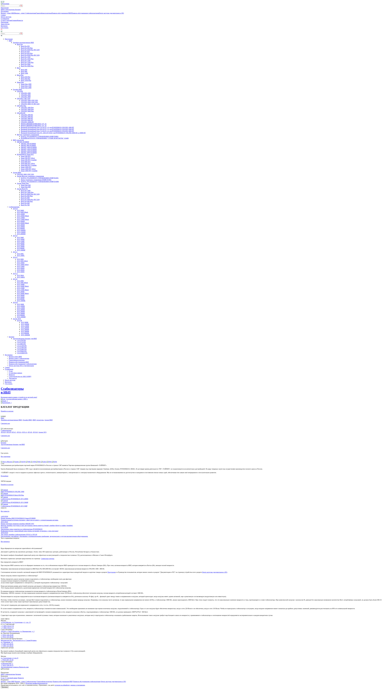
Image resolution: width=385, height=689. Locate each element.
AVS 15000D (21, 232)
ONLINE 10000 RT (27, 122)
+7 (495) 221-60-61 (7, 644)
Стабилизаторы (9, 9)
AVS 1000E (21, 284)
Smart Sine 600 (26, 185)
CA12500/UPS (22, 351)
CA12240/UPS (22, 349)
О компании (5, 18)
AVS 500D (20, 210)
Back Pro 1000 (25, 190)
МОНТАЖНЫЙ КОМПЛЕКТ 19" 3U (34, 125)
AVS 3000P (20, 245)
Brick (18, 68)
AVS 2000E (21, 292)
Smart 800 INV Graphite (29, 165)
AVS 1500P (20, 241)
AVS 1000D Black (23, 216)
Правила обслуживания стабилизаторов (85, 13)
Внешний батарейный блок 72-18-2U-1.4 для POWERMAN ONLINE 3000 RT (47, 131)
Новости (20, 20)
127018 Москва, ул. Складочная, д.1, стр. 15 (16, 622)
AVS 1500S (20, 266)
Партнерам (4, 22)
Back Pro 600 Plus (27, 201)
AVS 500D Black (22, 212)
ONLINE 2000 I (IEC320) (29, 102)
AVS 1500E (21, 288)
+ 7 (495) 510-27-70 (7, 626)
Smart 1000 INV (26, 167)
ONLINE (20, 91)
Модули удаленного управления (28, 134)
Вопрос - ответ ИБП (8, 13)
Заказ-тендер (5, 24)
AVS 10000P (21, 250)
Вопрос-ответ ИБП (15, 356)
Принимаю (5, 687)
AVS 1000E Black (23, 286)
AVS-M (19, 320)
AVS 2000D (21, 221)
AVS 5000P (20, 246)
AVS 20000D (21, 234)
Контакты (4, 26)
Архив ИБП (17, 172)
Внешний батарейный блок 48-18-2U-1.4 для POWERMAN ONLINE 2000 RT (47, 129)
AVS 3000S (20, 270)
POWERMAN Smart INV (25, 154)
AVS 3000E (21, 295)
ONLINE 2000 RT (27, 116)
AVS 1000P (20, 239)
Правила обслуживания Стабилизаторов (23, 364)
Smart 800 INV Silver (28, 163)
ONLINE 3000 (26, 97)
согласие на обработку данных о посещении (70, 685)
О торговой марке (11, 20)
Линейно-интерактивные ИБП (23, 42)
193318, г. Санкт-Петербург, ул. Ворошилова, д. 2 (17, 631)
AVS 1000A (21, 277)
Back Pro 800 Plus (27, 196)
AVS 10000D (21, 230)
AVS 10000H (21, 317)
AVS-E (15, 279)
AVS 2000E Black (23, 293)
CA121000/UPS (22, 353)
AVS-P (15, 236)
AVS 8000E (21, 299)
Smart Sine (20, 82)
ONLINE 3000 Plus (27, 111)
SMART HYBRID (23, 142)
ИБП (2, 9)
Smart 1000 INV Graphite (29, 171)
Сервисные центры (47, 558)
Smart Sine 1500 (26, 86)
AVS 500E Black (22, 282)
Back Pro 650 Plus (27, 48)
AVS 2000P (20, 243)
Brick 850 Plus (25, 79)
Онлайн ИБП (17, 89)
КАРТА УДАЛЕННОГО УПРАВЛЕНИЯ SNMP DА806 (40, 181)
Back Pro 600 (25, 203)
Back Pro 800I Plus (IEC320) (30, 194)
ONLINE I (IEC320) (23, 98)
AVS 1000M (25, 324)
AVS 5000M (25, 331)
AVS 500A (20, 275)
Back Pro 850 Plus (27, 53)
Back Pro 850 (25, 51)
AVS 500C (20, 254)
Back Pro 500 (25, 205)
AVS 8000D (21, 228)
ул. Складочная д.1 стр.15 (9, 658)
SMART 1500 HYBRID (29, 151)
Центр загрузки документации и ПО (111, 13)
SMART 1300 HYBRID (29, 149)
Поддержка (5, 11)
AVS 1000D (21, 214)
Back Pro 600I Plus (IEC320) (30, 199)
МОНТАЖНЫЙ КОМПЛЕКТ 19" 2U (34, 124)
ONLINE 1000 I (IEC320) (29, 100)
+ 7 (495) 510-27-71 (7, 628)
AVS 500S (20, 259)
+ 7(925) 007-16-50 (7, 660)
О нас (3, 20)
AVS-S (15, 257)
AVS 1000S (20, 263)
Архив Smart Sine (23, 183)
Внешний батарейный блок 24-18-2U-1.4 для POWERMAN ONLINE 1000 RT (47, 127)
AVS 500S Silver (22, 261)
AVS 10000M (25, 335)
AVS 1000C (21, 255)
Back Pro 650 (25, 46)
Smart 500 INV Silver (28, 158)
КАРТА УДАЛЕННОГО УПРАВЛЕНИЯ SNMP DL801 (40, 178)
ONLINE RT (21, 113)
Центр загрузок (6, 17)
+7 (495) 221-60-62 (7, 646)
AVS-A (15, 273)
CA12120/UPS (22, 346)
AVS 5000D (21, 227)
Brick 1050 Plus (26, 80)
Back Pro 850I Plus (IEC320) (30, 55)
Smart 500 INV (26, 156)
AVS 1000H (21, 306)
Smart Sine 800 (26, 187)
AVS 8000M (25, 333)
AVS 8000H (21, 315)
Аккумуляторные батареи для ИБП (25, 338)
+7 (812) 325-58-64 (7, 637)
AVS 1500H (21, 308)
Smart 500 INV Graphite (29, 160)
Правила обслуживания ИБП (61, 13)
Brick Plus (20, 75)
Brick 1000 (24, 73)
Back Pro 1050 (25, 57)
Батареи (18, 9)
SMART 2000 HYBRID (29, 153)
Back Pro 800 (25, 198)
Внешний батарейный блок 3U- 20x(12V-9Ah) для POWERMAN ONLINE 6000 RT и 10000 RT (53, 133)
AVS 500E (20, 281)
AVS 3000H (21, 311)
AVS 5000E (21, 297)
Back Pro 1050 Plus (27, 59)
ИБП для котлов (18, 140)
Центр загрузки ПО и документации (21, 366)
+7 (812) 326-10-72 (7, 665)
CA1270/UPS (21, 340)
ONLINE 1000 (26, 93)
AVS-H (15, 302)
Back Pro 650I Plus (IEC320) (30, 50)
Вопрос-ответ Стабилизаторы (19, 358)
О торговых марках (15, 373)
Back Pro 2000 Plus (27, 66)
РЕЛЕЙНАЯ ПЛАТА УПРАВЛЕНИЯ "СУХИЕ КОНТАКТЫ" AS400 (45, 138)
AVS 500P (20, 237)
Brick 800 (24, 71)
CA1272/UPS (21, 342)
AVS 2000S (20, 268)
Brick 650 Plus (25, 77)
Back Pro (20, 44)
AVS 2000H (21, 310)
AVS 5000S (20, 272)
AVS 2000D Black (23, 223)
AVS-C (15, 252)
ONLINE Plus (21, 106)
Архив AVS (17, 319)
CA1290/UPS (21, 344)
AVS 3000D (21, 225)
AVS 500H (20, 304)
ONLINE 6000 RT (27, 120)
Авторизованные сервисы (10, 667)
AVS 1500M (25, 326)
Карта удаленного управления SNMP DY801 (36, 180)
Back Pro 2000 (25, 64)
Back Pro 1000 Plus (27, 192)
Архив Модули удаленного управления (30, 176)
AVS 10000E (21, 301)
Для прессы (13, 378)
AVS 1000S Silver (23, 264)
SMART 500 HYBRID (28, 143)
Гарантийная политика (44, 13)
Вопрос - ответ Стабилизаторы (25, 13)
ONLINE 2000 (26, 95)
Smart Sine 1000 (26, 84)
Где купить (4, 27)
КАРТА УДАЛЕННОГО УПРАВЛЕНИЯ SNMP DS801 (39, 136)
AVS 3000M (25, 329)
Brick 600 (24, 69)
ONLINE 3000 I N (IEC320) (30, 104)
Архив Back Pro (22, 189)
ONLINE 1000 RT (27, 115)
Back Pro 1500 (25, 60)
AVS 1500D (21, 218)
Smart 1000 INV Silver (28, 169)
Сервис (3, 15)
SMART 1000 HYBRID (29, 147)
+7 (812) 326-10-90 (7, 635)
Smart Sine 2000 (26, 88)
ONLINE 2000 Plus (27, 109)
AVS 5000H (21, 313)
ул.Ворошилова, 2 (7, 663)
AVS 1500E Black (23, 290)
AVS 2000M (25, 328)
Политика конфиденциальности (36, 683)
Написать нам (24, 667)
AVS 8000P (20, 248)
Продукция (5, 8)
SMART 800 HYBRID (28, 145)
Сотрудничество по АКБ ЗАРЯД (20, 376)
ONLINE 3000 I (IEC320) (25, 174)
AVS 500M (24, 322)
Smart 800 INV (26, 162)
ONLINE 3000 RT (27, 118)
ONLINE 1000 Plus (27, 107)
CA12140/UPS (22, 347)
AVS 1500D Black (23, 219)
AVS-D (15, 208)
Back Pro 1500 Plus (27, 62)
